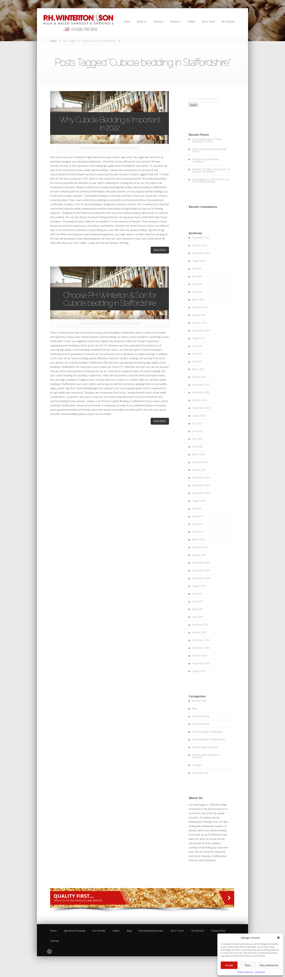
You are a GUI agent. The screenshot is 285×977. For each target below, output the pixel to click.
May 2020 (197, 438)
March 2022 (198, 299)
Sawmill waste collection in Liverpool (206, 756)
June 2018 (197, 601)
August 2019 (198, 500)
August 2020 (198, 415)
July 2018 (197, 593)
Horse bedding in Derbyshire (207, 731)
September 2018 (201, 578)
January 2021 (199, 376)
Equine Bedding (200, 724)
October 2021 (199, 322)
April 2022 (197, 291)
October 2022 (199, 245)
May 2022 (197, 284)
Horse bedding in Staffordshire (208, 739)
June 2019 (197, 516)
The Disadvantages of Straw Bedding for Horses (207, 140)
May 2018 (197, 609)
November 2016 (200, 647)
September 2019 (201, 493)
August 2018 (198, 585)
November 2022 (200, 237)
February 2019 (199, 547)
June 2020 (197, 431)
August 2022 (198, 260)
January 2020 (199, 469)
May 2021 (197, 353)
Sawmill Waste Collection (205, 747)
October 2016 (199, 655)
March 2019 (198, 539)
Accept (229, 965)
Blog (116, 147)
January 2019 (199, 555)
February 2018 (199, 624)
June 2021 (197, 346)
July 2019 (197, 508)
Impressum (260, 971)
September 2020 (201, 407)
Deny (248, 965)
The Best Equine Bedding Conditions (205, 160)
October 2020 (199, 400)
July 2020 (197, 423)
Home (53, 40)
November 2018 (200, 570)
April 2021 (197, 361)
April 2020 (197, 446)
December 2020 (200, 384)
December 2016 (200, 640)
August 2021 (198, 338)
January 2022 (199, 315)
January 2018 (199, 632)
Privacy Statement (245, 971)
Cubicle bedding (128, 147)
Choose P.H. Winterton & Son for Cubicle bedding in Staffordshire (109, 298)
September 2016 (201, 663)
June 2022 (197, 276)
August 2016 (198, 671)
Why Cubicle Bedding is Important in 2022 (109, 123)
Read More (161, 249)
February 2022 (199, 307)
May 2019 (197, 524)
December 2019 (200, 477)
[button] (278, 937)
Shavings (196, 765)
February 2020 (199, 462)
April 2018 (197, 616)
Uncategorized (200, 772)
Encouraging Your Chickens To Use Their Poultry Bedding (210, 180)
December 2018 (200, 562)
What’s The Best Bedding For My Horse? (209, 150)
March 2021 (198, 369)
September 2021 (201, 330)
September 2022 (201, 253)
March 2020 (198, 454)
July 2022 (197, 268)
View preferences (268, 965)
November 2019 (200, 485)
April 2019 (197, 531)
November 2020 (200, 392)
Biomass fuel (199, 700)
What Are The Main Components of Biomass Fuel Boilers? (211, 170)
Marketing (88, 147)
